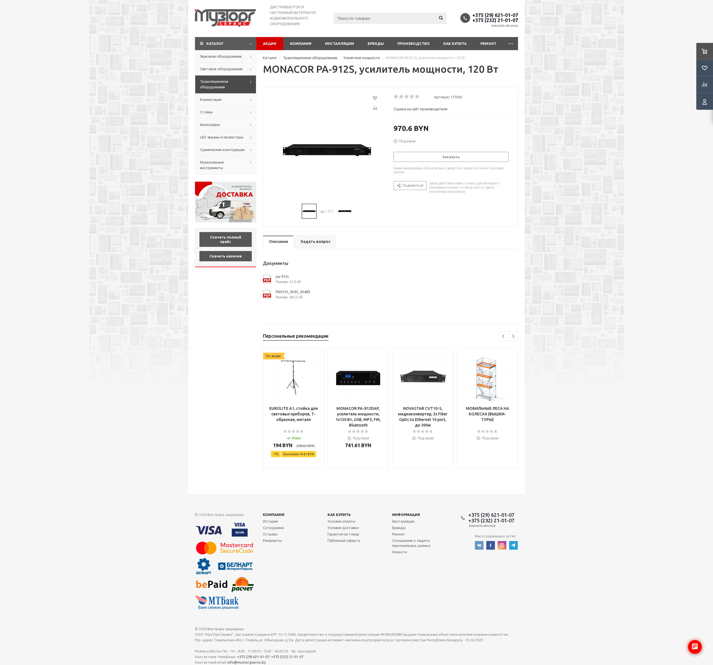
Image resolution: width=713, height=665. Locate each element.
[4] (412, 96)
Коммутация (210, 99)
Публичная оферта (344, 540)
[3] (406, 96)
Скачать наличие (225, 256)
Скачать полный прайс (225, 239)
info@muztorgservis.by (247, 662)
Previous (503, 336)
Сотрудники (273, 528)
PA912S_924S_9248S (293, 292)
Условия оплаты (341, 521)
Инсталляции (339, 43)
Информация (406, 515)
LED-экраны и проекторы (221, 137)
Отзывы (270, 534)
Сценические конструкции (222, 150)
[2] (401, 96)
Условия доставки (343, 528)
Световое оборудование (221, 69)
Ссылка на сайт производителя (420, 109)
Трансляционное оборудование (214, 84)
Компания (300, 43)
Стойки (206, 112)
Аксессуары (210, 124)
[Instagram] (502, 545)
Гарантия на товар (343, 534)
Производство (413, 43)
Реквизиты (272, 540)
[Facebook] (490, 545)
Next (513, 336)
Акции (269, 43)
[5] (417, 96)
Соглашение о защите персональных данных (411, 543)
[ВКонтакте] (479, 545)
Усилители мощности (361, 58)
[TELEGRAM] (513, 545)
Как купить (455, 43)
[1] (396, 96)
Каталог (215, 43)
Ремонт (488, 43)
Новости (399, 552)
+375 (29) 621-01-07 (495, 15)
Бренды (376, 43)
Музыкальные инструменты (212, 165)
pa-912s (282, 276)
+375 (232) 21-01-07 (495, 20)
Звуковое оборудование (221, 56)
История (270, 521)
